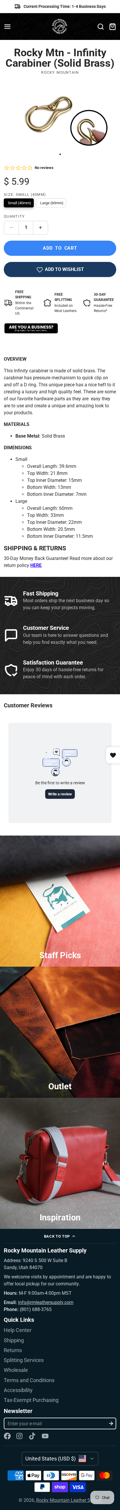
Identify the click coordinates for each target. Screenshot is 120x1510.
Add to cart (60, 248)
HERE (36, 565)
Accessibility (18, 1390)
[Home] (60, 26)
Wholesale (16, 1370)
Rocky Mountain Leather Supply (69, 1500)
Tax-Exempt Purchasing (31, 1400)
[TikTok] (32, 1436)
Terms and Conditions (29, 1380)
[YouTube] (45, 1436)
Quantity (14, 216)
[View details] (31, 328)
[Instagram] (19, 1436)
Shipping (14, 1340)
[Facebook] (7, 1436)
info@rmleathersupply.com (45, 1302)
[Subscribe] (111, 1423)
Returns (13, 1350)
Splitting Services (24, 1360)
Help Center (17, 1330)
